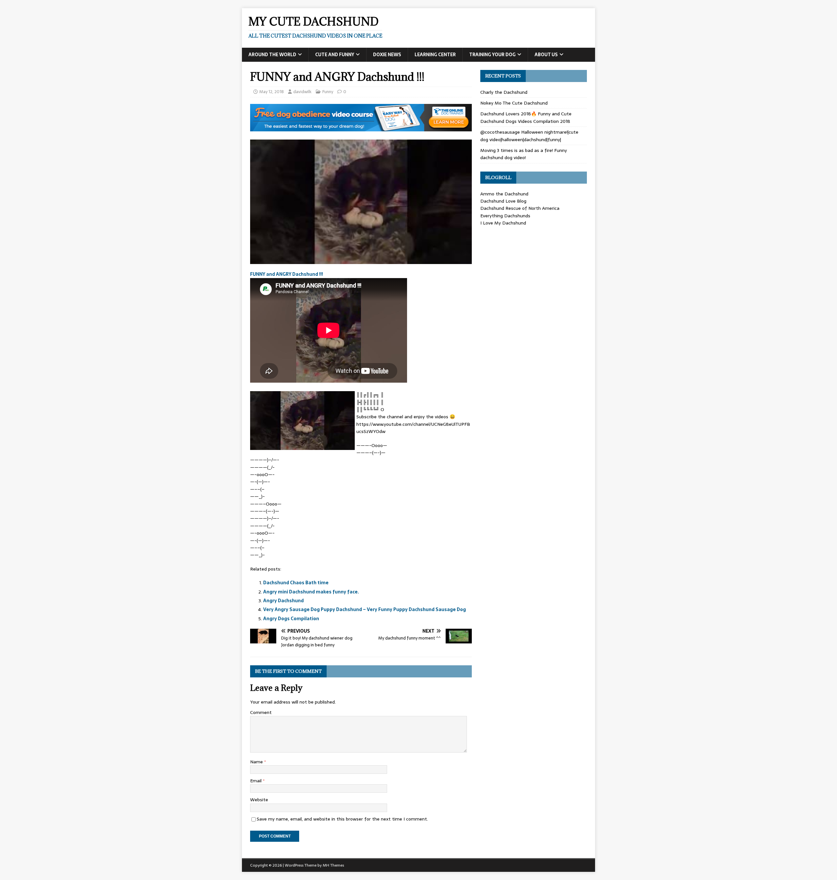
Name (257, 761)
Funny (327, 91)
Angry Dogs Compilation (291, 618)
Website (259, 799)
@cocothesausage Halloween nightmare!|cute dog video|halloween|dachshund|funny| (529, 135)
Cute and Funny (334, 54)
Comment (261, 712)
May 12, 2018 (271, 91)
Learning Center (435, 54)
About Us (546, 54)
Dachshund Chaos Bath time (296, 582)
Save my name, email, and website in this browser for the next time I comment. (342, 818)
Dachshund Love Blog (503, 201)
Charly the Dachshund (503, 92)
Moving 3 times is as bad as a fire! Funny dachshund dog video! (523, 154)
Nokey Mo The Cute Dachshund (514, 103)
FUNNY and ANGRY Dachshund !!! (286, 274)
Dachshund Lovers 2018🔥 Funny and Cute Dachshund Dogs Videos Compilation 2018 (526, 117)
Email (256, 780)
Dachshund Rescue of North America (519, 208)
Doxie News (387, 54)
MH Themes (333, 865)
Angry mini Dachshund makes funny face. (311, 591)
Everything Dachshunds (505, 215)
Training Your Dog (492, 54)
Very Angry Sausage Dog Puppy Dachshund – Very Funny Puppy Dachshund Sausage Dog (364, 609)
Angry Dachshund (283, 600)
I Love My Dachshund (503, 222)
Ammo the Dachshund (504, 193)
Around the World (272, 54)
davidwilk (302, 91)
